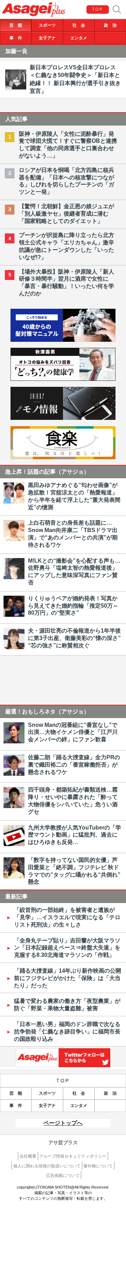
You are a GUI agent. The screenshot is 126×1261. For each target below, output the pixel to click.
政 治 (110, 25)
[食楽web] (62, 457)
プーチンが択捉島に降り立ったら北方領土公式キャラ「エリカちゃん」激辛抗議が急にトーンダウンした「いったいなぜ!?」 (66, 246)
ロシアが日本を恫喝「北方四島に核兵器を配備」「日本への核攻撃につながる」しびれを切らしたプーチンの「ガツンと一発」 (66, 181)
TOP (97, 9)
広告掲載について (63, 1175)
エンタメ (78, 38)
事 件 (15, 38)
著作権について (98, 1166)
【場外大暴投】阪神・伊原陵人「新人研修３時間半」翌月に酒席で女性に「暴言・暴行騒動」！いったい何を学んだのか (66, 282)
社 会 (78, 25)
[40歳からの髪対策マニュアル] (62, 340)
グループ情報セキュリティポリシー (72, 1156)
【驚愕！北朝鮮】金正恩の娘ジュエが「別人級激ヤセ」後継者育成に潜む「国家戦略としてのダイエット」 (66, 213)
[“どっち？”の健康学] (62, 379)
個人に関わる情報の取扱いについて (46, 1166)
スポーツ (47, 25)
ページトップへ (63, 1123)
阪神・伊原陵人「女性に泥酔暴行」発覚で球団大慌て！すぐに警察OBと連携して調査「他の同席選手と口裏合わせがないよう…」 (68, 145)
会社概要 (28, 1156)
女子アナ (47, 38)
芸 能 (15, 25)
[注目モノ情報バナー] (62, 418)
